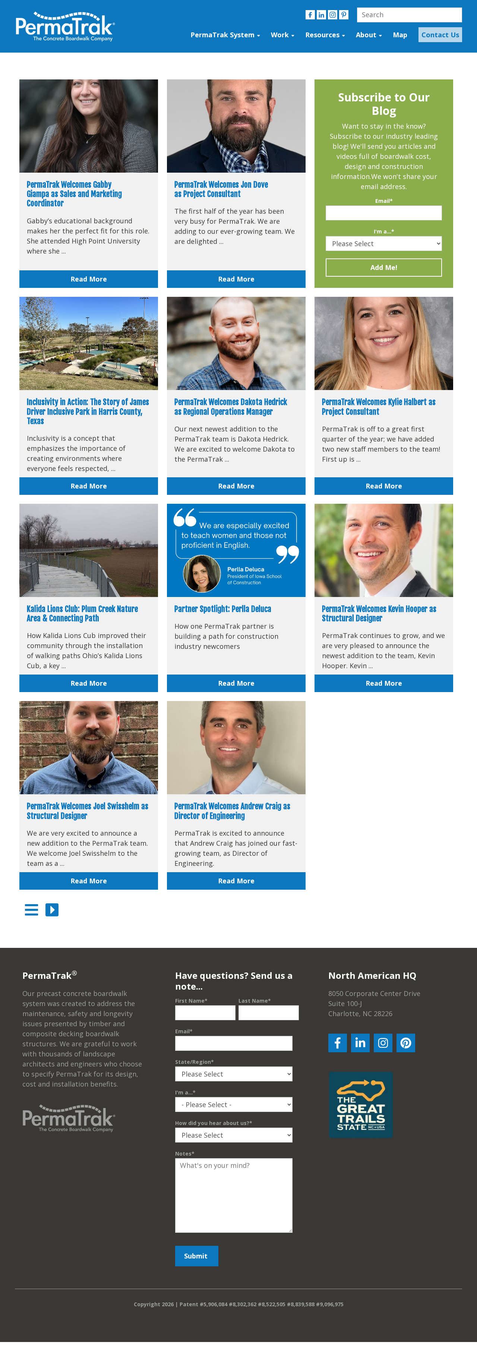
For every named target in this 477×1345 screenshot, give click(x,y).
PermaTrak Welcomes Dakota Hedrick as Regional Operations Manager (230, 406)
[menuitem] (438, 35)
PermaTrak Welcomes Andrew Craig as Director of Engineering (232, 810)
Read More (88, 278)
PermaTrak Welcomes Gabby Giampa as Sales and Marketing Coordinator (74, 194)
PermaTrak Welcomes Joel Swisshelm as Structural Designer (87, 810)
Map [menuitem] (400, 34)
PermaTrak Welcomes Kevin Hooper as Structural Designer (379, 613)
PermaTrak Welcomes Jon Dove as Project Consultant (221, 189)
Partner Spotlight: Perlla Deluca (222, 609)
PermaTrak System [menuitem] (222, 34)
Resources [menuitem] (322, 34)
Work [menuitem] (280, 34)
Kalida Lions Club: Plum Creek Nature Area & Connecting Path (82, 613)
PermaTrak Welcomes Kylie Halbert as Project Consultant (379, 406)
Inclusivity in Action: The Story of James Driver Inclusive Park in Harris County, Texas (88, 411)
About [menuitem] (366, 34)
